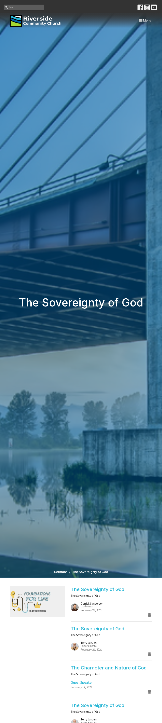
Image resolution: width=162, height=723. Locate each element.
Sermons (60, 572)
